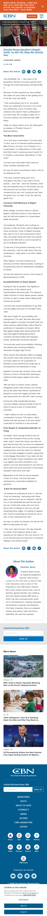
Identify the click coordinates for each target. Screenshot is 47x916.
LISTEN (23, 826)
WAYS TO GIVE (23, 805)
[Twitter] (29, 71)
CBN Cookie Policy (29, 895)
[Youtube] (13, 876)
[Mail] (34, 71)
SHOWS (23, 818)
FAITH (23, 801)
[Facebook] (23, 71)
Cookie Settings (23, 900)
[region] (23, 900)
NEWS (23, 814)
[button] (40, 16)
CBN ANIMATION (23, 822)
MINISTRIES (23, 797)
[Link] (39, 71)
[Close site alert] (42, 6)
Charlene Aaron (11, 60)
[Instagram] (27, 876)
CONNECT (23, 809)
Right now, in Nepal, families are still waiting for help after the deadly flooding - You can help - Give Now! (20, 6)
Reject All (23, 906)
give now (32, 16)
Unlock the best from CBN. (16, 628)
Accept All (23, 912)
